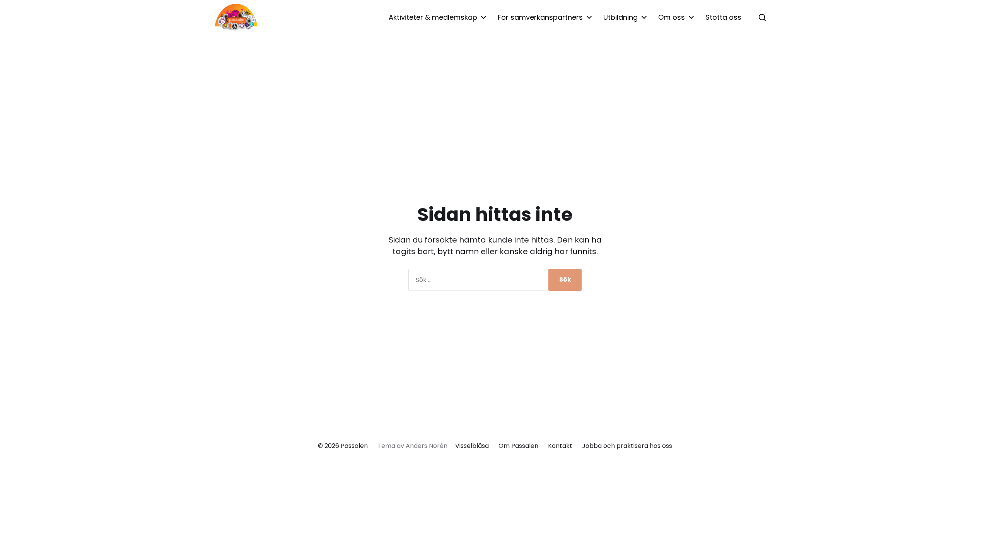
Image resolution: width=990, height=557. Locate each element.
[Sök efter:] (475, 281)
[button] (762, 17)
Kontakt (560, 446)
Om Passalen (518, 446)
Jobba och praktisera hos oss (627, 446)
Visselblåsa (472, 446)
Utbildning (620, 17)
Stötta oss (723, 17)
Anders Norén (426, 445)
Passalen (354, 445)
